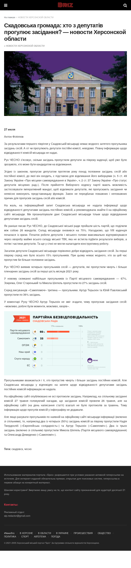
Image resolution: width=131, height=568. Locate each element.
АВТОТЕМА (40, 536)
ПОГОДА (55, 536)
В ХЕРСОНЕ (26, 533)
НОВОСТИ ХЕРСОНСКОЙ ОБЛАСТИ (36, 17)
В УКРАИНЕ (62, 533)
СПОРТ (25, 536)
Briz (65, 5)
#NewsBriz (9, 533)
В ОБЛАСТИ (44, 533)
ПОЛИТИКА (10, 536)
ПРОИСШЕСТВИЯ (83, 533)
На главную (9, 17)
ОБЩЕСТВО (104, 533)
